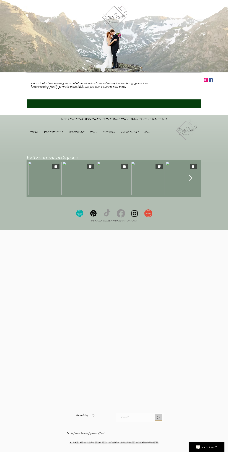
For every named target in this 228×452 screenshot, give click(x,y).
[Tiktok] (107, 213)
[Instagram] (134, 213)
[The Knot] (148, 213)
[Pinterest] (93, 213)
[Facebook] (121, 213)
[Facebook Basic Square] (211, 80)
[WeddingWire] (80, 213)
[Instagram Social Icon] (206, 80)
